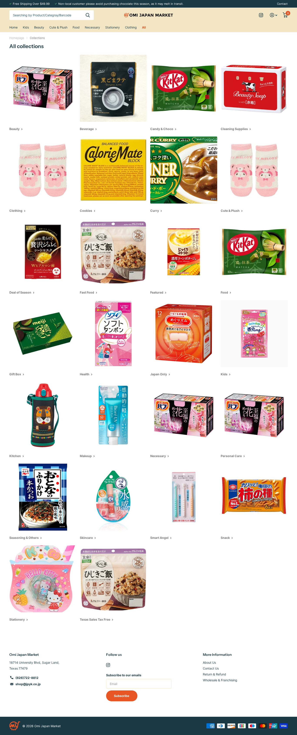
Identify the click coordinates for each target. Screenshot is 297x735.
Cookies (86, 210)
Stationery (112, 27)
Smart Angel (159, 538)
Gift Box (15, 374)
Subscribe (122, 696)
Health (85, 374)
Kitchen (15, 456)
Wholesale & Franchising (220, 680)
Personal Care (231, 456)
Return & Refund (214, 674)
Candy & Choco (162, 129)
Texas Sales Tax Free (95, 619)
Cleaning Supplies (235, 129)
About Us (209, 662)
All (144, 27)
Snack (225, 538)
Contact (282, 3)
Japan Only (159, 374)
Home (13, 27)
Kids (26, 27)
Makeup (86, 456)
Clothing (131, 27)
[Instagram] (108, 665)
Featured (157, 292)
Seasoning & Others (24, 538)
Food (76, 27)
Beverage (87, 129)
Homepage (16, 38)
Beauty (39, 27)
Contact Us (211, 668)
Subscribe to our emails (123, 675)
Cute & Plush (58, 27)
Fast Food (87, 292)
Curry (155, 210)
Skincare (86, 538)
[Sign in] (273, 15)
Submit (88, 15)
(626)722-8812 (26, 678)
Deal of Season (20, 292)
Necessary (92, 27)
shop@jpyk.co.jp (28, 684)
